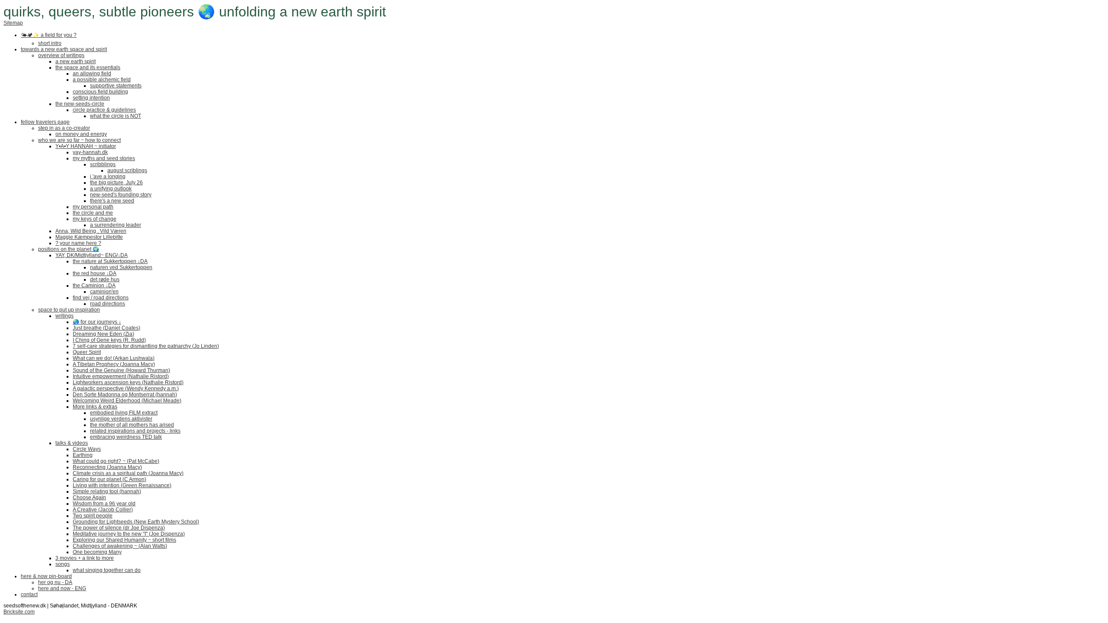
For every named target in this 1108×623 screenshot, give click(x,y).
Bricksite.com (19, 612)
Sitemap (13, 23)
